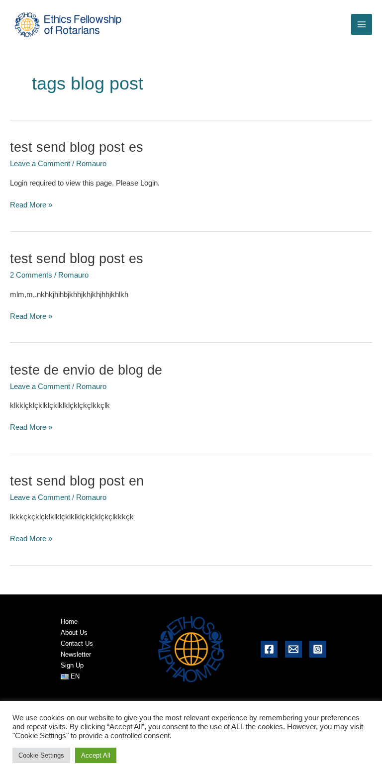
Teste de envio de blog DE (86, 370)
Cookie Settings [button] (41, 755)
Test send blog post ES (76, 147)
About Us (74, 632)
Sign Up (72, 665)
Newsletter (76, 654)
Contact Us (77, 643)
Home (69, 621)
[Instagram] (317, 649)
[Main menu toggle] (361, 24)
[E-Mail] (293, 649)
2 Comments (31, 275)
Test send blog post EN (77, 480)
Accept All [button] (95, 755)
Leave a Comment (40, 164)
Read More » (31, 205)
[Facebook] (269, 649)
